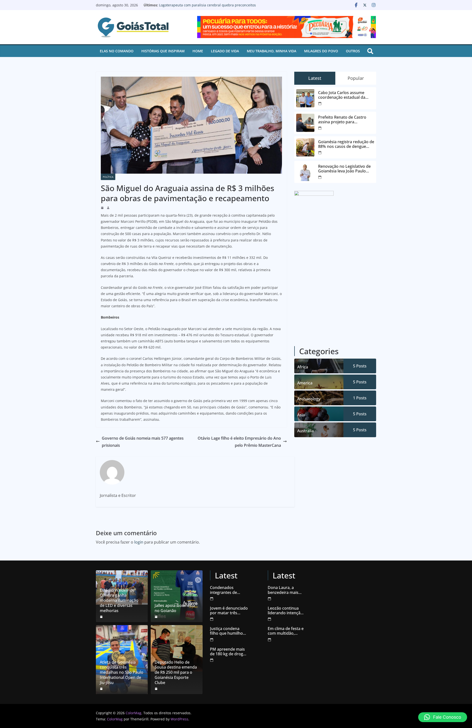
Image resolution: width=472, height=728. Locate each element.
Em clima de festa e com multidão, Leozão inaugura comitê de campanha (286, 631)
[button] (442, 717)
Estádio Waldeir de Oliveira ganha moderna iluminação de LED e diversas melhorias (119, 600)
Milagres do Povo (321, 51)
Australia (305, 431)
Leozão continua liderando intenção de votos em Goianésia (285, 610)
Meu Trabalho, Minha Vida (271, 51)
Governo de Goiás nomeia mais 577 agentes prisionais (143, 441)
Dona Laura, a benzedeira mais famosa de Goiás (283, 590)
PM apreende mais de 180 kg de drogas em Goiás (228, 651)
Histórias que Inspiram (163, 51)
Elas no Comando (116, 51)
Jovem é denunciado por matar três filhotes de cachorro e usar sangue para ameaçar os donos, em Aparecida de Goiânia (229, 610)
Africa (302, 367)
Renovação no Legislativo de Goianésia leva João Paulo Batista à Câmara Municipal (203, 7)
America (304, 383)
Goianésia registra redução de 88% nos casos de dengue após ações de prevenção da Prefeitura (346, 144)
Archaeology (308, 399)
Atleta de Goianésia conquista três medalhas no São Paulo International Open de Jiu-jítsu (121, 672)
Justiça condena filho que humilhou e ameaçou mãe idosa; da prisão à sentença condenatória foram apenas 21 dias (229, 631)
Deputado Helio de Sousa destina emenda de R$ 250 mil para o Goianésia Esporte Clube (176, 672)
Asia (301, 415)
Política (108, 177)
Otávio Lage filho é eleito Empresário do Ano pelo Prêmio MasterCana (239, 441)
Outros (353, 51)
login (138, 542)
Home (197, 51)
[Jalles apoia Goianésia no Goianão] (177, 596)
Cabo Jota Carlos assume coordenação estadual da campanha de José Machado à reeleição (346, 95)
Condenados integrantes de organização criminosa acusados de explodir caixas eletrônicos (228, 590)
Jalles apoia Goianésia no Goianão (175, 608)
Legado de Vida (225, 51)
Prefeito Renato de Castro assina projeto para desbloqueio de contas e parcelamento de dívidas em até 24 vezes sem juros (344, 119)
